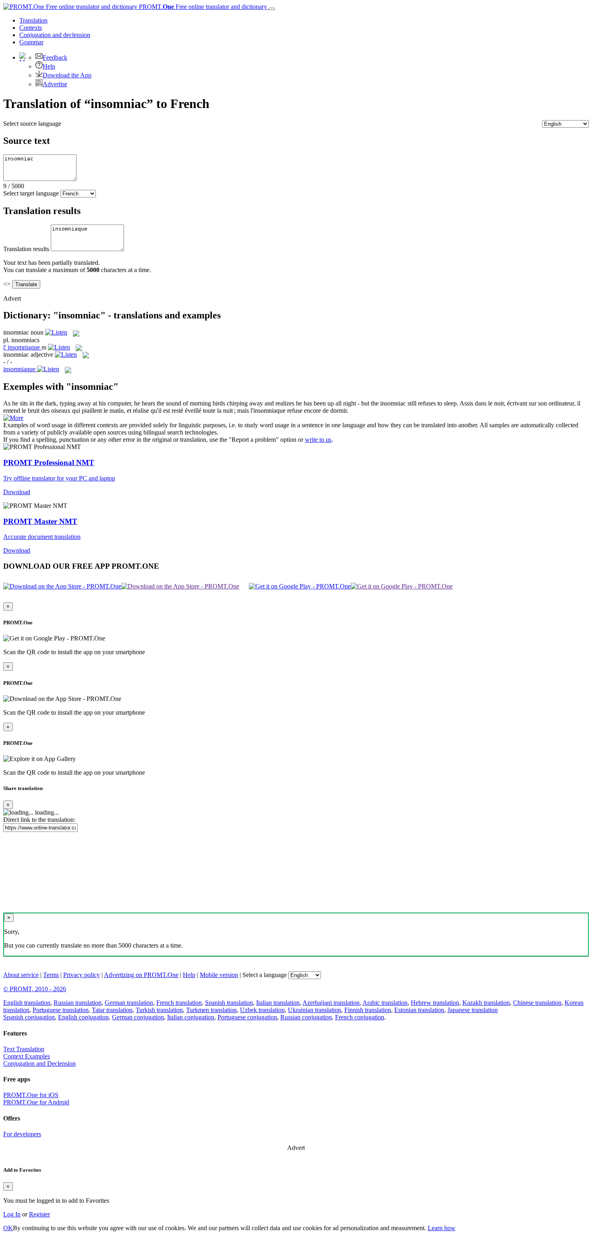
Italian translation (278, 1002)
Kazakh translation (486, 1002)
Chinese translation (537, 1002)
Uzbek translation (262, 1009)
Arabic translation (385, 1002)
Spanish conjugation (29, 1017)
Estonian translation (419, 1009)
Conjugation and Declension (39, 1063)
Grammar (31, 42)
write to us (318, 439)
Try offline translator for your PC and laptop (59, 478)
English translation (26, 1002)
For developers (22, 1134)
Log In (12, 1214)
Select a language (264, 974)
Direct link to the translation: (39, 819)
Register (39, 1214)
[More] (13, 417)
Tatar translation (112, 1009)
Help (49, 66)
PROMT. (202, 6)
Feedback (55, 57)
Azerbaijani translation (331, 1002)
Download (16, 492)
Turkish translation (159, 1009)
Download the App (67, 75)
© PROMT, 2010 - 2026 (34, 989)
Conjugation (54, 34)
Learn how (441, 1228)
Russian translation (77, 1002)
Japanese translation (472, 1009)
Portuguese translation (61, 1009)
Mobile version (219, 974)
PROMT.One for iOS (30, 1095)
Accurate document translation (42, 536)
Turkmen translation (211, 1009)
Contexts (30, 27)
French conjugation (359, 1017)
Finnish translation (367, 1009)
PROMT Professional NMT (48, 462)
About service (21, 974)
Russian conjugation (306, 1017)
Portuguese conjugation (247, 1017)
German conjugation (138, 1017)
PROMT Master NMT (40, 521)
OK (8, 1228)
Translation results (26, 248)
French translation (179, 1002)
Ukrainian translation (314, 1009)
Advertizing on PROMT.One (141, 974)
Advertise (55, 84)
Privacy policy (81, 974)
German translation (129, 1002)
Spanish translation (229, 1002)
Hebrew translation (435, 1002)
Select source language (32, 123)
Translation (33, 20)
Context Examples (26, 1056)
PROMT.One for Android (36, 1102)
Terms (51, 974)
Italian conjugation (190, 1017)
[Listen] (56, 332)
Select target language (31, 193)
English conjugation (83, 1017)
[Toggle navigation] (272, 9)
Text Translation (23, 1049)
